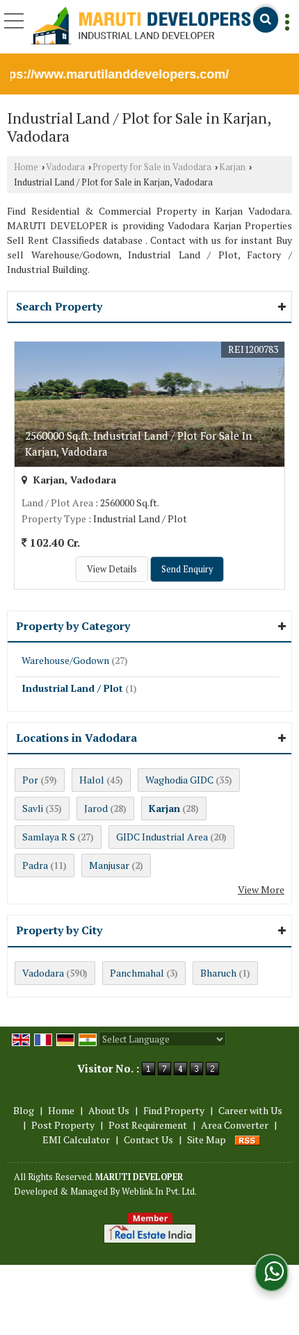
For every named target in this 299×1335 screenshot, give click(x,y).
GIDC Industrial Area (162, 836)
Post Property (63, 1124)
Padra (35, 865)
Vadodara (65, 167)
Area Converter (234, 1124)
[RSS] (247, 1139)
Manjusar (109, 865)
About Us (108, 1110)
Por (30, 779)
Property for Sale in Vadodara (151, 167)
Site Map (206, 1139)
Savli (32, 808)
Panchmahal (137, 972)
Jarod (96, 808)
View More (261, 889)
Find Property (173, 1110)
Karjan (232, 167)
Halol (91, 779)
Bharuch (218, 972)
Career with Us (250, 1110)
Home (26, 167)
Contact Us (148, 1139)
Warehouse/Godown (65, 660)
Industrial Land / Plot (72, 688)
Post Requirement (147, 1124)
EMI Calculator (76, 1139)
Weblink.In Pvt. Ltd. (159, 1191)
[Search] (265, 20)
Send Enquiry (187, 569)
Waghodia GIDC (179, 779)
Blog (23, 1110)
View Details (112, 569)
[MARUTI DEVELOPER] (141, 26)
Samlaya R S (48, 836)
